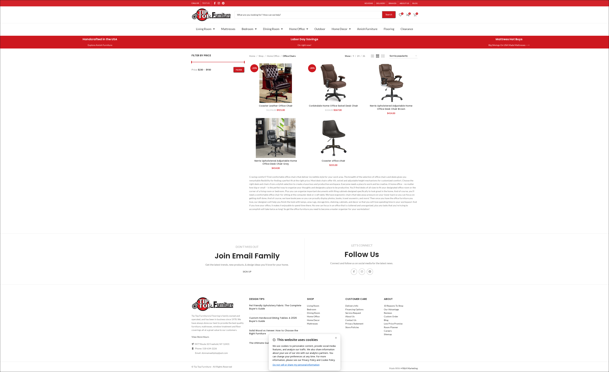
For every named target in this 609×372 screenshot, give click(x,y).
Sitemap (388, 334)
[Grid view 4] (383, 56)
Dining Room (271, 29)
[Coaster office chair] (333, 138)
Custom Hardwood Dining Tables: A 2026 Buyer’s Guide (273, 319)
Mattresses (228, 29)
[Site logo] (211, 14)
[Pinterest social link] (223, 3)
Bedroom (247, 29)
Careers (388, 330)
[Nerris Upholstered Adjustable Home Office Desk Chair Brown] (391, 83)
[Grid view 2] (372, 56)
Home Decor (339, 29)
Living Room (203, 29)
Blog (386, 320)
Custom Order (391, 316)
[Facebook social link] (215, 3)
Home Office (297, 29)
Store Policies (352, 327)
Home (252, 56)
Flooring (389, 29)
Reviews (388, 313)
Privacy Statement (354, 323)
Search (388, 14)
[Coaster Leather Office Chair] (275, 83)
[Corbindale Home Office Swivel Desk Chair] (333, 83)
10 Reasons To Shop (393, 305)
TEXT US (206, 3)
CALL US (195, 3)
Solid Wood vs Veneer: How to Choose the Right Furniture (273, 332)
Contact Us (350, 320)
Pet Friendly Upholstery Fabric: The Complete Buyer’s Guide (275, 307)
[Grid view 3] (377, 56)
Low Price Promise (393, 323)
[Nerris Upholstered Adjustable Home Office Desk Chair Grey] (275, 138)
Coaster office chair (333, 160)
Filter (239, 70)
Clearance (407, 29)
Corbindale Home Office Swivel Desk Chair (333, 105)
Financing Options (354, 309)
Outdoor (319, 29)
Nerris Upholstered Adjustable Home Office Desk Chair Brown (391, 107)
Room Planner (391, 327)
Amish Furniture (367, 29)
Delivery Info (351, 305)
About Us (350, 316)
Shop (261, 56)
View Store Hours (200, 336)
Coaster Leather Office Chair (275, 105)
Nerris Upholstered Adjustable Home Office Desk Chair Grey (275, 162)
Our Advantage (391, 309)
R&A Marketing (410, 368)
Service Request (353, 313)
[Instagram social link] (219, 3)
